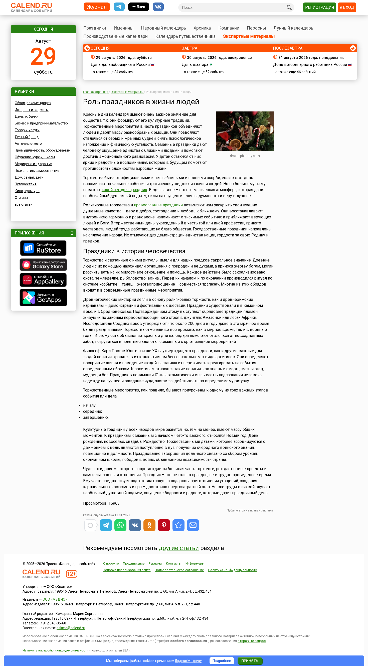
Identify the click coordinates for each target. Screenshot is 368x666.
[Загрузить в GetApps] (43, 298)
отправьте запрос (252, 641)
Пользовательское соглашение (179, 570)
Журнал (97, 7)
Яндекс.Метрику (188, 661)
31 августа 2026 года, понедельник (311, 57)
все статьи (24, 204)
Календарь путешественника (185, 36)
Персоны (256, 28)
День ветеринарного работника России (310, 64)
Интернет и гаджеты (32, 110)
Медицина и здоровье (33, 164)
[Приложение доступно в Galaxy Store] (43, 265)
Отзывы (21, 198)
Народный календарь (163, 28)
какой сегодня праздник (124, 189)
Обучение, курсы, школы (35, 157)
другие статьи (179, 548)
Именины (124, 28)
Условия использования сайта (126, 570)
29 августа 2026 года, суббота (124, 57)
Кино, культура (27, 191)
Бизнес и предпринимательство (41, 123)
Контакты (173, 563)
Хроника (202, 28)
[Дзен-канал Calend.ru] (138, 7)
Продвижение (133, 563)
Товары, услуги (27, 130)
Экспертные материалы (249, 36)
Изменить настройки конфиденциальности (56, 650)
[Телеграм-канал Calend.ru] (119, 7)
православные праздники (158, 205)
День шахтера (195, 64)
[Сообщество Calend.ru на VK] (158, 7)
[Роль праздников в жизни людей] (178, 525)
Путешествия (26, 184)
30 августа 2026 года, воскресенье (219, 57)
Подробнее (222, 661)
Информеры (195, 563)
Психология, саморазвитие (37, 171)
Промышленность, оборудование (42, 150)
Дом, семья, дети (29, 177)
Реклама (155, 563)
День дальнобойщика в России (120, 64)
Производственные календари (115, 36)
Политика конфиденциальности (232, 570)
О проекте (111, 563)
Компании (228, 28)
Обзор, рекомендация (33, 103)
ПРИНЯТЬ (249, 661)
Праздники (94, 28)
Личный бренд (27, 137)
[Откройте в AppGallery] (43, 280)
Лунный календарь (293, 28)
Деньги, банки (27, 116)
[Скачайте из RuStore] (43, 249)
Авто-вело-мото (28, 144)
